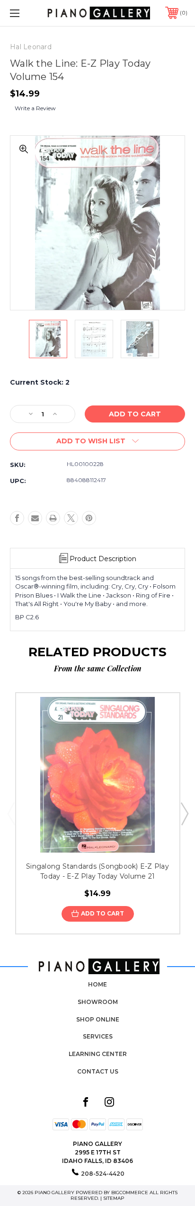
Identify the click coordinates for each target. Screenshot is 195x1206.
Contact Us (97, 1071)
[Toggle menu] (27, 13)
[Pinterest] (89, 518)
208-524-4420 (102, 1173)
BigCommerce (129, 1192)
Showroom (98, 1001)
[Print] (53, 518)
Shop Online (97, 1019)
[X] (71, 518)
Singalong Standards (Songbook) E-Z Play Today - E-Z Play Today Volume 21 (97, 871)
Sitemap (113, 1198)
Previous (11, 813)
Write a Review (35, 108)
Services (98, 1036)
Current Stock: (40, 382)
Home (97, 984)
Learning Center (98, 1053)
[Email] (35, 518)
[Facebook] (17, 518)
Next (184, 813)
